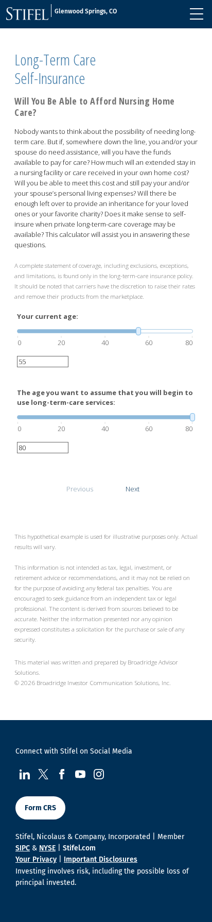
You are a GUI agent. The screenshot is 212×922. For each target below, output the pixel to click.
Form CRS (40, 808)
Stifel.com (79, 848)
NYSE (47, 848)
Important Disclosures (100, 859)
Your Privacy (36, 859)
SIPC (22, 848)
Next (132, 488)
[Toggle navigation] (196, 14)
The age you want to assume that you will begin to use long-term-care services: (105, 397)
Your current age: (47, 316)
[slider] (105, 331)
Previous (79, 488)
